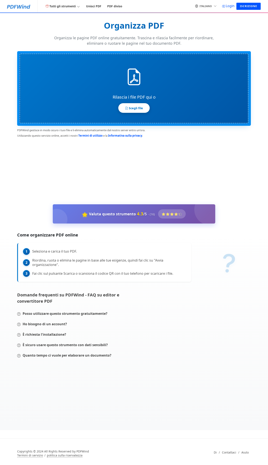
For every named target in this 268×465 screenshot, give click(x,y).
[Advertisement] (131, 170)
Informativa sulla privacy (125, 135)
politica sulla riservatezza (64, 455)
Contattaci (229, 452)
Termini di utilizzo (90, 135)
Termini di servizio (30, 455)
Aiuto (245, 452)
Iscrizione (248, 6)
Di (215, 452)
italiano (206, 6)
